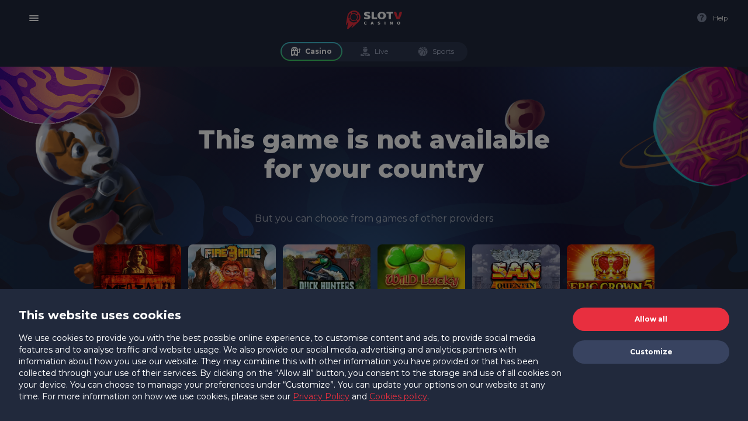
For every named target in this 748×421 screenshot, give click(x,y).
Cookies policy (398, 396)
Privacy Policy (321, 396)
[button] (651, 319)
